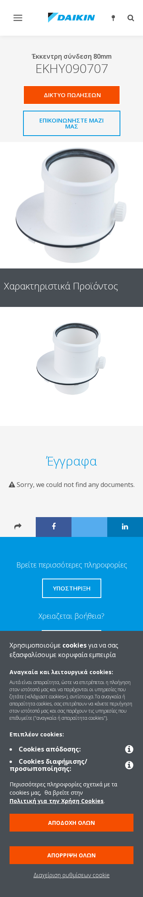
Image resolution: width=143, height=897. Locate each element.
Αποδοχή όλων (71, 822)
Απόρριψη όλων (71, 855)
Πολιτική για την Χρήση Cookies (57, 801)
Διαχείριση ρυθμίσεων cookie (71, 875)
